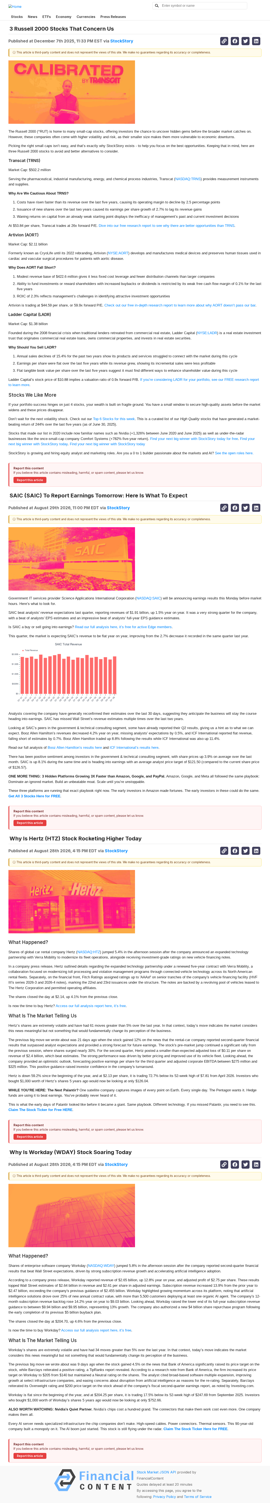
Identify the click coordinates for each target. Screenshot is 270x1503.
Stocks (17, 17)
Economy (64, 17)
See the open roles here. (234, 453)
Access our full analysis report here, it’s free (91, 1006)
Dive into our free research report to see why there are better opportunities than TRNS (166, 226)
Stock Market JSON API (156, 1472)
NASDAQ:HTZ (88, 952)
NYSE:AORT (118, 253)
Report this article (30, 480)
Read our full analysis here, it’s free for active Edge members (123, 627)
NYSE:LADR (207, 333)
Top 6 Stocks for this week (114, 419)
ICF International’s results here (134, 748)
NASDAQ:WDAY (101, 1266)
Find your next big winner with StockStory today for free (194, 439)
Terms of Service (198, 1497)
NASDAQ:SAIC (148, 598)
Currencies (86, 17)
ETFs (46, 17)
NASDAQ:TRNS (188, 179)
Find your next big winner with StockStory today (107, 444)
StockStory (121, 41)
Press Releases (113, 17)
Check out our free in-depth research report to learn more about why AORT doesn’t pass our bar (179, 305)
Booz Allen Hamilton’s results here (75, 748)
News (32, 17)
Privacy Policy (164, 1497)
